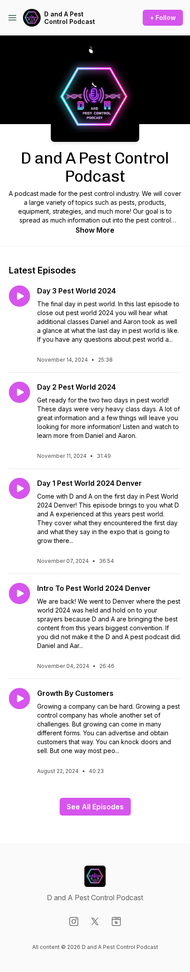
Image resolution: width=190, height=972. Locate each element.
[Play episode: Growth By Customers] (19, 698)
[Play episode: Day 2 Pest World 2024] (19, 392)
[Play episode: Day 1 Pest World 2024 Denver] (19, 488)
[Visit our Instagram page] (73, 921)
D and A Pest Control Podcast (69, 18)
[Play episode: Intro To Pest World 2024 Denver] (19, 593)
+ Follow (163, 17)
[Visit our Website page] (116, 921)
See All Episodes (95, 806)
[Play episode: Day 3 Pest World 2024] (19, 296)
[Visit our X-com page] (95, 921)
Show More (95, 230)
